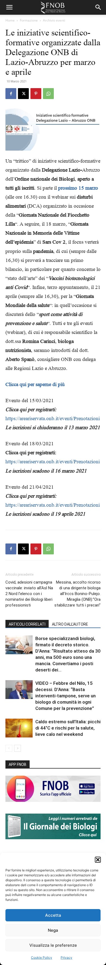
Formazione (29, 20)
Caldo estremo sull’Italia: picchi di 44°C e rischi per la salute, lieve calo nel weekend (68, 728)
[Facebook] (10, 93)
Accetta (53, 915)
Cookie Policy (41, 957)
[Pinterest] (35, 93)
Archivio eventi (54, 20)
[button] (98, 859)
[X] (23, 93)
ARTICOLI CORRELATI (27, 624)
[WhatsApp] (48, 93)
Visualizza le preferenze (53, 945)
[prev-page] (8, 748)
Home (10, 20)
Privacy (66, 957)
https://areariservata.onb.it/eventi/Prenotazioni (52, 418)
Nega (53, 930)
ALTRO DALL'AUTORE (70, 624)
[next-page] (17, 748)
